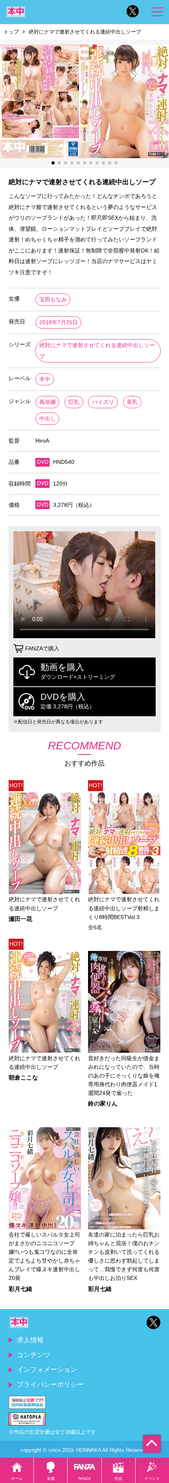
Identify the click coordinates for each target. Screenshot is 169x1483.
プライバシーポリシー (50, 1384)
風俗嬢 (47, 402)
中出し (47, 419)
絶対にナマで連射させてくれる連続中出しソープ (97, 350)
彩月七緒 (20, 1289)
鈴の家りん (103, 1104)
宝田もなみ (53, 300)
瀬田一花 (20, 919)
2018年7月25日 (58, 322)
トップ (11, 32)
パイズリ (103, 402)
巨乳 (73, 402)
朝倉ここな (23, 1078)
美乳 (132, 402)
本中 (44, 379)
